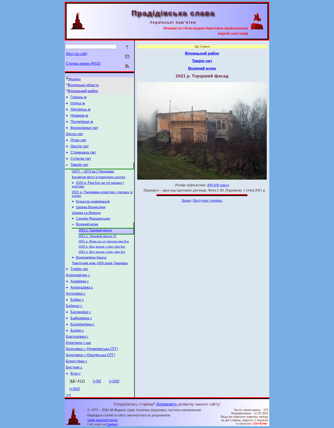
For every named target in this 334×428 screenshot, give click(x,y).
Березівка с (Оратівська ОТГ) (90, 355)
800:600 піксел (218, 184)
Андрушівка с (81, 287)
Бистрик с (74, 367)
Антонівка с (75, 294)
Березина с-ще (78, 343)
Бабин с (77, 300)
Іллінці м (77, 103)
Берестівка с (76, 361)
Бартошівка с (77, 337)
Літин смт (78, 140)
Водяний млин (87, 224)
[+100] (114, 381)
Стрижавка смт (83, 152)
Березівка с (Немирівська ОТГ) (92, 349)
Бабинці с (74, 306)
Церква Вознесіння (90, 207)
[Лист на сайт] (127, 56)
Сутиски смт (80, 158)
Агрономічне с (78, 275)
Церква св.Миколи (86, 213)
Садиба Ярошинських (93, 218)
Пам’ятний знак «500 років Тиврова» (100, 263)
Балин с (77, 330)
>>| (68, 395)
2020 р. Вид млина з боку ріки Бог (102, 246)
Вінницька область (83, 85)
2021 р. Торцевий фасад (95, 230)
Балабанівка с (82, 324)
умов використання (102, 419)
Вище (186, 200)
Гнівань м (78, 97)
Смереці (112, 424)
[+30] (97, 381)
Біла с (75, 373)
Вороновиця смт (84, 128)
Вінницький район (83, 91)
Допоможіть (166, 404)
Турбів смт (79, 269)
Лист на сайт (76, 54)
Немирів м (79, 115)
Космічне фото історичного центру (98, 177)
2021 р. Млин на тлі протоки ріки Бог (104, 241)
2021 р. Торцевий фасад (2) (97, 236)
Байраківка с (81, 318)
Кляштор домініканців (93, 201)
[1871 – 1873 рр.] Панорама (93, 171)
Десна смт (74, 134)
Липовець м (80, 109)
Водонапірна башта (91, 257)
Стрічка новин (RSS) (83, 64)
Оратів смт (79, 146)
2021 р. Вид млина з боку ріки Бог (102, 252)
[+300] (75, 389)
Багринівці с (80, 312)
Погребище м (81, 122)
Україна (74, 79)
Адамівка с (79, 281)
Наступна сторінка (207, 200)
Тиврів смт (79, 165)
